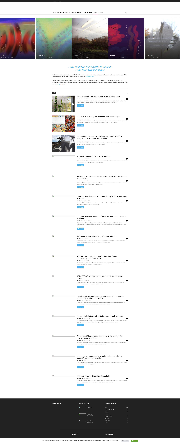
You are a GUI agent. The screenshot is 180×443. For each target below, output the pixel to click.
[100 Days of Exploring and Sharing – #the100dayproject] (63, 123)
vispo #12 (89, 420)
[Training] (90, 38)
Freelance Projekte (77, 12)
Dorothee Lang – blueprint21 (61, 12)
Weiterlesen (80, 105)
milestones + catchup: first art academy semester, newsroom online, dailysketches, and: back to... (100, 297)
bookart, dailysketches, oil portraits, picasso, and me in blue (100, 316)
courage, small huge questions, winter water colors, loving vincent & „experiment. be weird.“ (99, 357)
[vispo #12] (82, 422)
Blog (95, 12)
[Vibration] (126, 38)
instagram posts (90, 76)
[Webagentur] (82, 415)
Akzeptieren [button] (134, 440)
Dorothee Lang (4, 57)
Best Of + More (88, 12)
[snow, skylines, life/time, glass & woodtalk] (63, 383)
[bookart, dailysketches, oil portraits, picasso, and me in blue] (63, 323)
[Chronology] (162, 38)
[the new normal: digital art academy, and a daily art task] (63, 104)
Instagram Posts (61, 84)
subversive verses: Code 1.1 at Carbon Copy (94, 156)
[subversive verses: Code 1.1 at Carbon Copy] (63, 163)
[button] (126, 12)
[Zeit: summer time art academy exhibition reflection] (63, 243)
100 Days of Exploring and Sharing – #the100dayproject (98, 116)
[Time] (17, 38)
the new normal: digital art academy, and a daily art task (98, 97)
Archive (101, 12)
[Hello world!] (82, 409)
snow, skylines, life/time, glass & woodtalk (93, 376)
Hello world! (89, 407)
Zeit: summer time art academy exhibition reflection (97, 236)
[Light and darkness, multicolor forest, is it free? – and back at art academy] (63, 223)
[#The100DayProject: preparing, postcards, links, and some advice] (63, 283)
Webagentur (89, 414)
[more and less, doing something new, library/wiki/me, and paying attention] (63, 203)
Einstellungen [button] (125, 440)
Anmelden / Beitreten (56, 0)
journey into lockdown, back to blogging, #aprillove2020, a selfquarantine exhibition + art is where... (99, 137)
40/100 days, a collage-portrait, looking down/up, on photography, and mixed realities (97, 257)
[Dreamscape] (54, 38)
